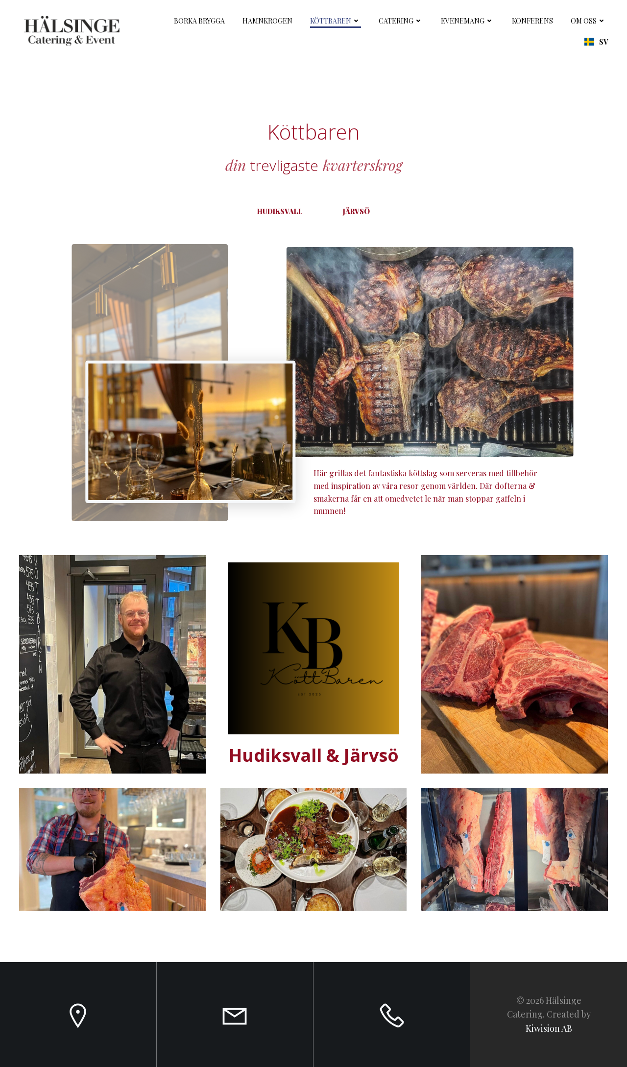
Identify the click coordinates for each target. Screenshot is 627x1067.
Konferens (532, 20)
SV (603, 42)
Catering (396, 20)
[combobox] (596, 41)
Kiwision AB (549, 1028)
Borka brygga (199, 20)
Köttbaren (330, 20)
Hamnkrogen (267, 20)
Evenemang (462, 20)
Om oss (584, 20)
